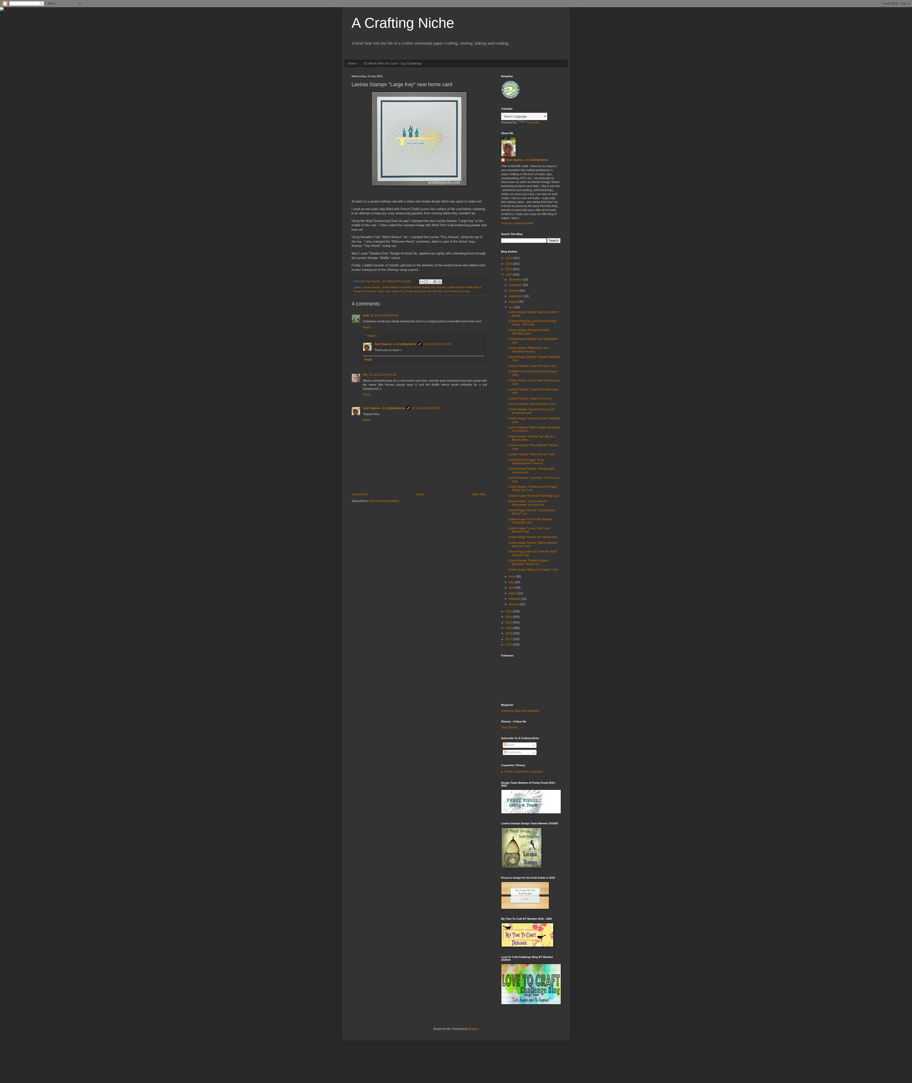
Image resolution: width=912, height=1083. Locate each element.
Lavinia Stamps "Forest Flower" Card (532, 404)
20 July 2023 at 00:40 (384, 315)
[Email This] (421, 281)
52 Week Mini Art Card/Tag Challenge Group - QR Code (532, 322)
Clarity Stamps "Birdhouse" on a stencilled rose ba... (528, 349)
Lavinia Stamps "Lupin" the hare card (532, 366)
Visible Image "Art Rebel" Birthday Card (533, 495)
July (512, 307)
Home (352, 63)
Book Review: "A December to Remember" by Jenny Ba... (527, 503)
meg (366, 315)
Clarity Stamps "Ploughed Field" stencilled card (528, 331)
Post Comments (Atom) (384, 501)
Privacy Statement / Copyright (524, 771)
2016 (509, 644)
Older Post (479, 494)
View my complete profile (517, 223)
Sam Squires (509, 727)
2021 (509, 617)
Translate (533, 122)
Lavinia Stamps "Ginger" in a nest (529, 398)
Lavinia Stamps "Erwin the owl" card (531, 454)
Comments (514, 752)
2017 (509, 639)
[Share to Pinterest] (439, 281)
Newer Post (360, 494)
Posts (510, 745)
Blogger (473, 1029)
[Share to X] (430, 281)
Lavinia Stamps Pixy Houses (429, 287)
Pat (365, 374)
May (512, 582)
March (513, 593)
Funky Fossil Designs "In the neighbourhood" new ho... (526, 461)
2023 (509, 274)
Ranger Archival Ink (364, 291)
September (516, 296)
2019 (509, 628)
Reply (366, 327)
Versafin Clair (434, 291)
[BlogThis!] (426, 281)
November (516, 285)
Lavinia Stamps (371, 287)
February (515, 598)
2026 (509, 258)
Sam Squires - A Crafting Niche (395, 344)
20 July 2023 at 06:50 (437, 344)
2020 (509, 622)
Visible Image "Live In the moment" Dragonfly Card (530, 521)
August (513, 301)
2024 (509, 269)
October (514, 290)
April (512, 587)
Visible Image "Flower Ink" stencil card (532, 537)
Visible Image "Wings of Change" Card (533, 569)
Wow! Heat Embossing (457, 291)
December (516, 279)
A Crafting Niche (403, 23)
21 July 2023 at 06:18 (426, 408)
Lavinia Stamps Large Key (396, 287)
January (514, 604)
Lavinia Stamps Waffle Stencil (464, 287)
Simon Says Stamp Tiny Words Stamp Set (401, 291)
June (512, 576)
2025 (509, 263)
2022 (509, 611)
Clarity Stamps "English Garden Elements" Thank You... (528, 562)
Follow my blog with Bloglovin (520, 711)
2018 (509, 633)
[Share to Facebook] (435, 281)
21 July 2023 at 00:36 (383, 374)
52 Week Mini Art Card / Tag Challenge (393, 63)
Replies (372, 336)
